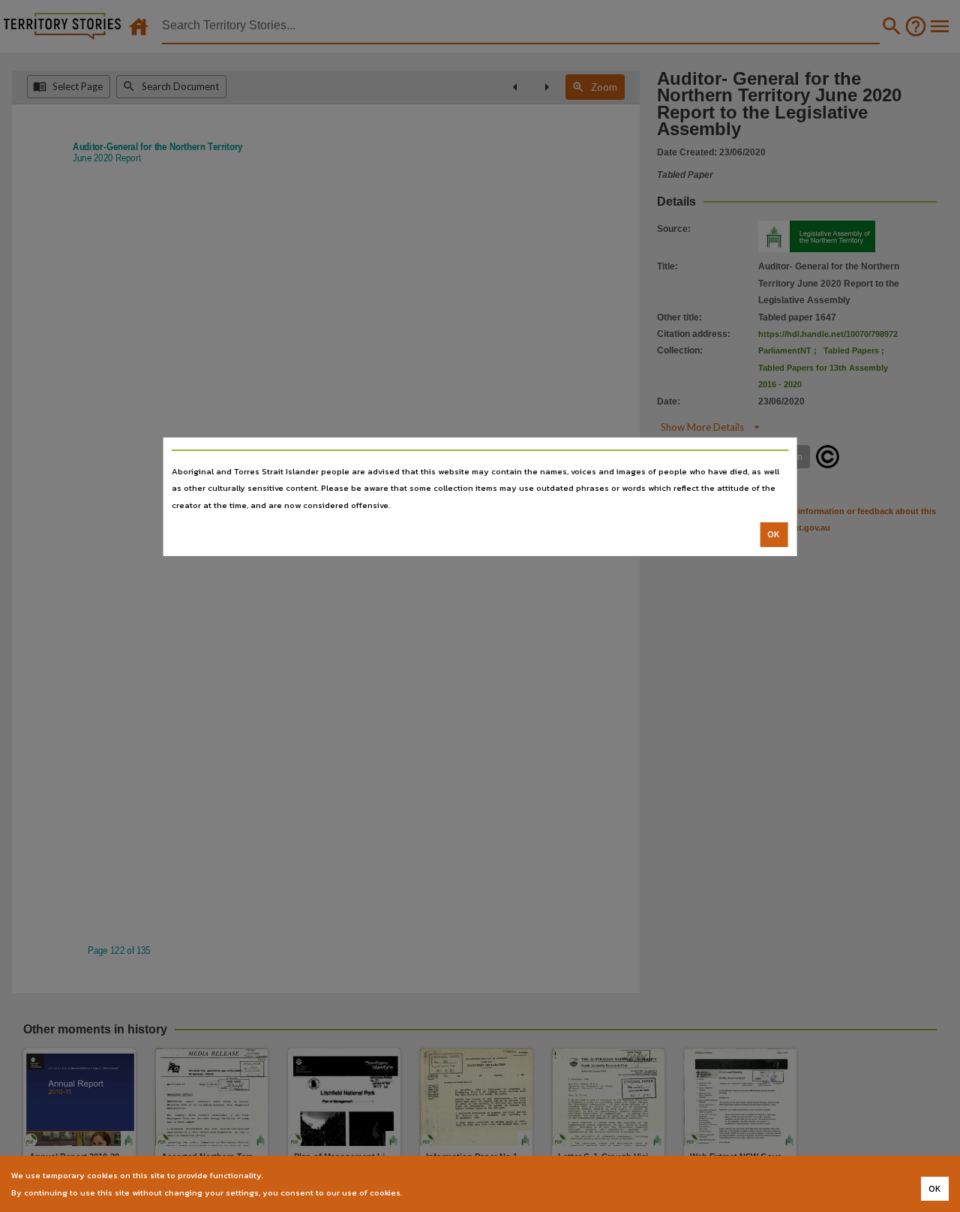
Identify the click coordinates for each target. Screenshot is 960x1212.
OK (773, 534)
